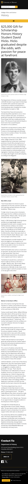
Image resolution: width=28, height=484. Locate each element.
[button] (16, 480)
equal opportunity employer (13, 470)
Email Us (6, 456)
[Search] (16, 7)
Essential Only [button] (6, 480)
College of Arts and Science (8, 12)
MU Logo (2, 2)
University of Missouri (10, 2)
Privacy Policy (5, 477)
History (5, 15)
